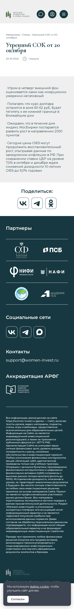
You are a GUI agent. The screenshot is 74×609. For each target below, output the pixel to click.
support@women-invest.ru (32, 360)
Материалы (13, 34)
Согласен (18, 599)
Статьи (26, 34)
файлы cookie (39, 586)
